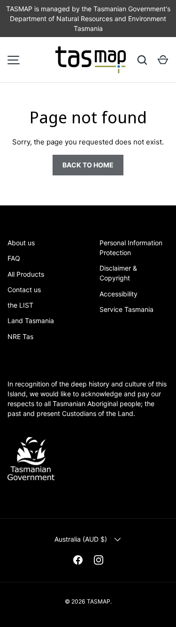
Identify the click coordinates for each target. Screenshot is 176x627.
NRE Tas (20, 336)
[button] (163, 60)
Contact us (24, 290)
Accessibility (118, 294)
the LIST (20, 305)
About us (21, 243)
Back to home (88, 165)
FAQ (14, 258)
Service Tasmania (126, 309)
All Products (26, 274)
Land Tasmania (31, 321)
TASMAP (98, 601)
